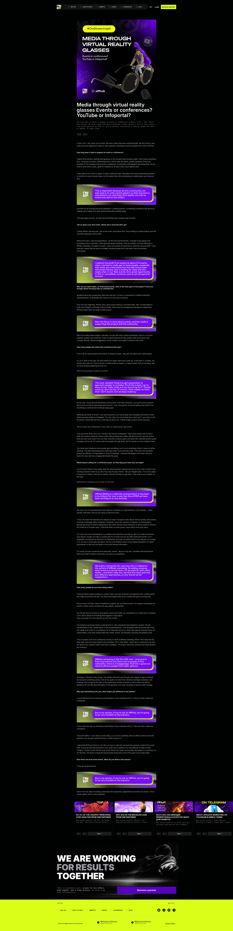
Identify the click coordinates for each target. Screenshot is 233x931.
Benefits (102, 7)
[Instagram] (159, 910)
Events (114, 7)
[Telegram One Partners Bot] (174, 910)
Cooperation (127, 7)
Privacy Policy (170, 923)
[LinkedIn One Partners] (164, 910)
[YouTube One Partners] (169, 910)
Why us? (73, 7)
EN (151, 7)
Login (157, 7)
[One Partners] (59, 7)
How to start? (88, 7)
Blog (140, 7)
